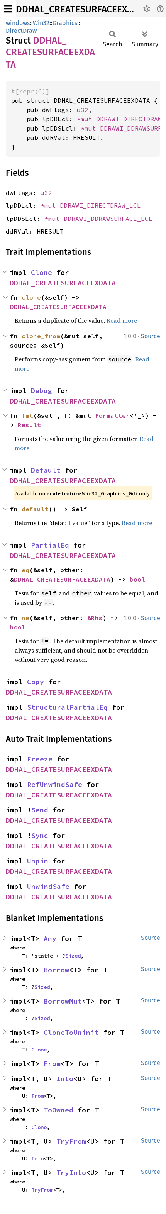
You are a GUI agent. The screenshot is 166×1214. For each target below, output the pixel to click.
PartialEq (50, 545)
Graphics (65, 23)
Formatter (112, 415)
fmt (27, 415)
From (52, 1063)
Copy (35, 681)
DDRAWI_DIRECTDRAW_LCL (100, 205)
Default (46, 470)
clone (31, 297)
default (35, 509)
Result (29, 425)
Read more (122, 320)
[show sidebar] (8, 8)
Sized (73, 955)
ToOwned (58, 1109)
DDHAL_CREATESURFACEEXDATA (82, 9)
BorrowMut (63, 1001)
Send (39, 809)
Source (150, 336)
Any (50, 938)
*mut (86, 119)
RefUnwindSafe (54, 784)
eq (25, 570)
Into (64, 1078)
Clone (41, 272)
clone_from (41, 336)
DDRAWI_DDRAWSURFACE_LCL (108, 218)
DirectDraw (21, 30)
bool (137, 579)
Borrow (56, 969)
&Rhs (95, 618)
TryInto (71, 1172)
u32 (82, 110)
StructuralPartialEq (67, 707)
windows (18, 23)
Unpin (37, 860)
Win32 (41, 23)
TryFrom (71, 1141)
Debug (41, 390)
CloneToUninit (71, 1032)
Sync (39, 835)
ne (25, 618)
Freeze (40, 759)
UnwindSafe (48, 886)
